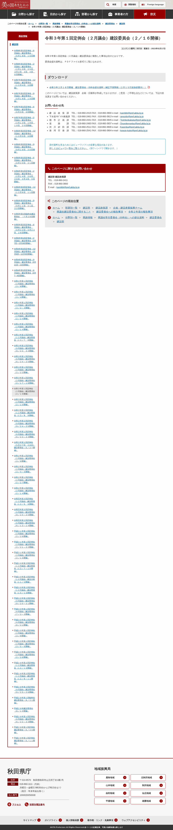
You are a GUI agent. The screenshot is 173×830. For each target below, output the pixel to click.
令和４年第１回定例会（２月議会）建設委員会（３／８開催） (24, 283)
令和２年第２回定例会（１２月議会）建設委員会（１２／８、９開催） (24, 412)
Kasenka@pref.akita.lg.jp (132, 127)
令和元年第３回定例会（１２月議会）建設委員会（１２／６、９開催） (24, 501)
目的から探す (58, 14)
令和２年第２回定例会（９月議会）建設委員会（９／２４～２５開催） (24, 423)
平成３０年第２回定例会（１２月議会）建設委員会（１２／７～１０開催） (24, 567)
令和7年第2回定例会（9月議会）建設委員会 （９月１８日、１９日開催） (24, 97)
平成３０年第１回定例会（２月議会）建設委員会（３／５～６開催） (24, 644)
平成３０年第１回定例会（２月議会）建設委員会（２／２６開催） (24, 654)
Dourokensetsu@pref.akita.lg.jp (135, 123)
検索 (114, 4)
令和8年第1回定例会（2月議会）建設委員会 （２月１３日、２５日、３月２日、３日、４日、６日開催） (24, 69)
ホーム (31, 24)
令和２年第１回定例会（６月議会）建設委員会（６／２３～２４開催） (24, 434)
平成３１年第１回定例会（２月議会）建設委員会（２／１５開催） (24, 555)
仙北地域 (146, 793)
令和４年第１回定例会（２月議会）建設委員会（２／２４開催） (24, 316)
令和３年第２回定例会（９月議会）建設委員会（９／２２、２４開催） (24, 348)
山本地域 (110, 785)
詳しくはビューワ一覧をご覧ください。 (68, 148)
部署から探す (90, 14)
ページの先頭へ (165, 824)
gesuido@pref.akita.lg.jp (132, 116)
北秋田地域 (146, 777)
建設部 (122, 24)
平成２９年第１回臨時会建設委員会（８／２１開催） (24, 700)
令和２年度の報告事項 (140, 211)
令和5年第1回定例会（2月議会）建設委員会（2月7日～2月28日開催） (25, 240)
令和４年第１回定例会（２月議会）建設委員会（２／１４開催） (24, 326)
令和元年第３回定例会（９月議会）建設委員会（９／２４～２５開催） (24, 512)
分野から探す (26, 14)
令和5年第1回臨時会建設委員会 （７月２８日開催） (24, 216)
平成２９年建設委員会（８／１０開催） (23, 709)
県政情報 (56, 24)
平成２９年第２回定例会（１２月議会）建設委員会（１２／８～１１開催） (24, 677)
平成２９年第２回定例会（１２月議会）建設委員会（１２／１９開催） (24, 665)
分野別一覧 (43, 24)
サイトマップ (29, 820)
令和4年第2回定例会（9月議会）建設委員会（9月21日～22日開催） (25, 262)
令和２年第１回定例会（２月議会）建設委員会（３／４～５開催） (24, 469)
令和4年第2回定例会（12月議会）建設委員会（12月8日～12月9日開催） (24, 251)
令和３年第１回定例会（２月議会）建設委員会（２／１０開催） (24, 402)
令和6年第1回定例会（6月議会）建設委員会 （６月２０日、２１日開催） (24, 162)
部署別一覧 (71, 207)
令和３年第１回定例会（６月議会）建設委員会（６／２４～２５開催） (24, 359)
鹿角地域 (110, 777)
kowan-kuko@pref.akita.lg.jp (133, 130)
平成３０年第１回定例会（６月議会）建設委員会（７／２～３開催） (24, 611)
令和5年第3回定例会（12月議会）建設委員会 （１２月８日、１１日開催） (24, 191)
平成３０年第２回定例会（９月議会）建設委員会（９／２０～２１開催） (24, 601)
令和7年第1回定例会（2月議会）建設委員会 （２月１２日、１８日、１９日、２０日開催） (24, 121)
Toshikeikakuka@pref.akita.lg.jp (135, 120)
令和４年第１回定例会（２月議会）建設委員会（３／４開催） (24, 294)
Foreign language (155, 4)
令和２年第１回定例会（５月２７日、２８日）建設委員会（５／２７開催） (24, 446)
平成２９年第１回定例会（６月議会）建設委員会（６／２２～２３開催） (24, 719)
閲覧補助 (132, 4)
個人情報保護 (72, 820)
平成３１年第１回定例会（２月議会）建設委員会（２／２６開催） (24, 533)
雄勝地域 (146, 801)
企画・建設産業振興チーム (127, 207)
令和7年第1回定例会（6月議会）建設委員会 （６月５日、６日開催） (24, 109)
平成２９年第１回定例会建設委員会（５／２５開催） (24, 729)
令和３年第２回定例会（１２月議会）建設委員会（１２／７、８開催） (24, 337)
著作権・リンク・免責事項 (100, 820)
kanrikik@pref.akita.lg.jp (131, 113)
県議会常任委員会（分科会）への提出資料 (83, 24)
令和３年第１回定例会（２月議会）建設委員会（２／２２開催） (24, 369)
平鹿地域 (110, 801)
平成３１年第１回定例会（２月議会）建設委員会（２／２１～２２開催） (24, 544)
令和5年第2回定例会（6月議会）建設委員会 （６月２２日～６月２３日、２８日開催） (24, 229)
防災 (153, 14)
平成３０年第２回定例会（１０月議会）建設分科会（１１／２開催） (24, 579)
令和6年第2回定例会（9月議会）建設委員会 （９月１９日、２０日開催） (24, 148)
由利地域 (110, 793)
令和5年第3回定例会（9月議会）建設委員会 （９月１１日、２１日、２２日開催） (24, 204)
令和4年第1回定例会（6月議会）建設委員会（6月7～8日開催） (25, 273)
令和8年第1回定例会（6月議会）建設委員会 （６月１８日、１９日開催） (24, 54)
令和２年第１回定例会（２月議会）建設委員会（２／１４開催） (24, 490)
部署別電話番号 (37, 804)
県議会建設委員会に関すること (74, 211)
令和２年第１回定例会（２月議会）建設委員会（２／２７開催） (24, 480)
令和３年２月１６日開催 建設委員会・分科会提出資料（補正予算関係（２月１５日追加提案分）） (98, 87)
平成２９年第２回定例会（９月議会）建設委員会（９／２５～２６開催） (24, 689)
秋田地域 (146, 785)
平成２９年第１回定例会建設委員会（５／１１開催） (24, 740)
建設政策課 (102, 207)
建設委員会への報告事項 (109, 211)
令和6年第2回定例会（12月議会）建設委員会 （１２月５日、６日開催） (24, 135)
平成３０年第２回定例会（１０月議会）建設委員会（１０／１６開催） (24, 590)
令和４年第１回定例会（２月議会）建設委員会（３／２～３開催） (24, 305)
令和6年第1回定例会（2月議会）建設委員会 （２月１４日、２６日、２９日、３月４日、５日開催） (24, 176)
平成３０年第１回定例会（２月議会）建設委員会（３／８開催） (24, 633)
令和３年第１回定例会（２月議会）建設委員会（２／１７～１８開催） (24, 380)
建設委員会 (110, 24)
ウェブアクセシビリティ (133, 820)
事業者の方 (121, 14)
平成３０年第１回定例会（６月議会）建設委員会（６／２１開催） (24, 622)
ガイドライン (51, 820)
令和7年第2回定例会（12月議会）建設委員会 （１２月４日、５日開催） (24, 84)
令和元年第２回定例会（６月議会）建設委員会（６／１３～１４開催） (24, 523)
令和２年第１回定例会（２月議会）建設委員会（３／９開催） (24, 458)
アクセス (16, 804)
